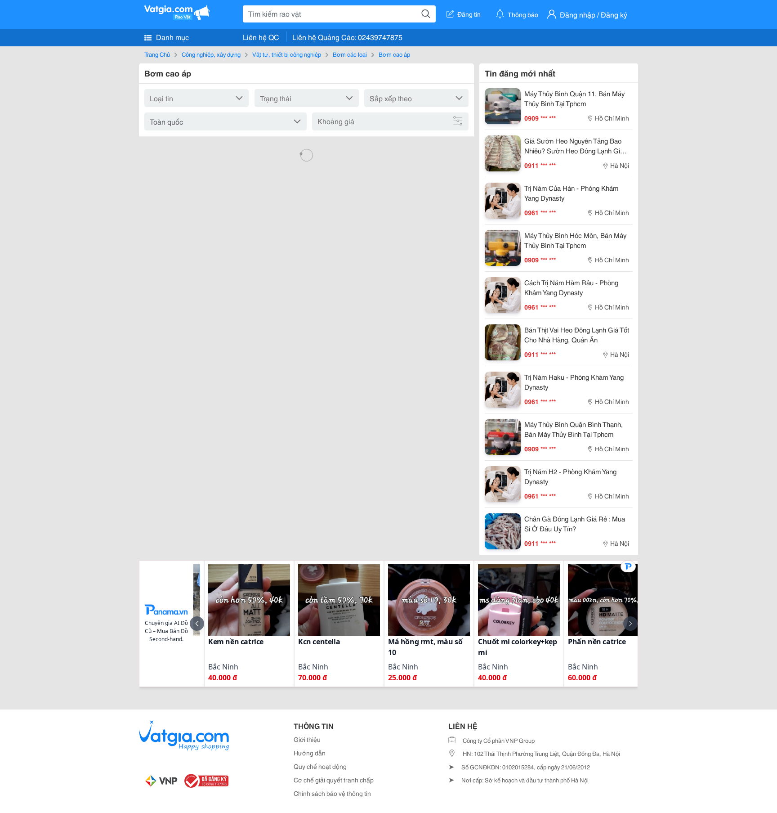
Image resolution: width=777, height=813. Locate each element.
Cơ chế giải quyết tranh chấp (334, 779)
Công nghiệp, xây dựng (211, 54)
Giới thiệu (307, 739)
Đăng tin (469, 13)
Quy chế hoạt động (320, 766)
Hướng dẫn (310, 752)
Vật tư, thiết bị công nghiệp (286, 54)
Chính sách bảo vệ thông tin (332, 793)
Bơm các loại (350, 54)
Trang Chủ (157, 54)
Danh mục (171, 36)
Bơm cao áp (394, 54)
